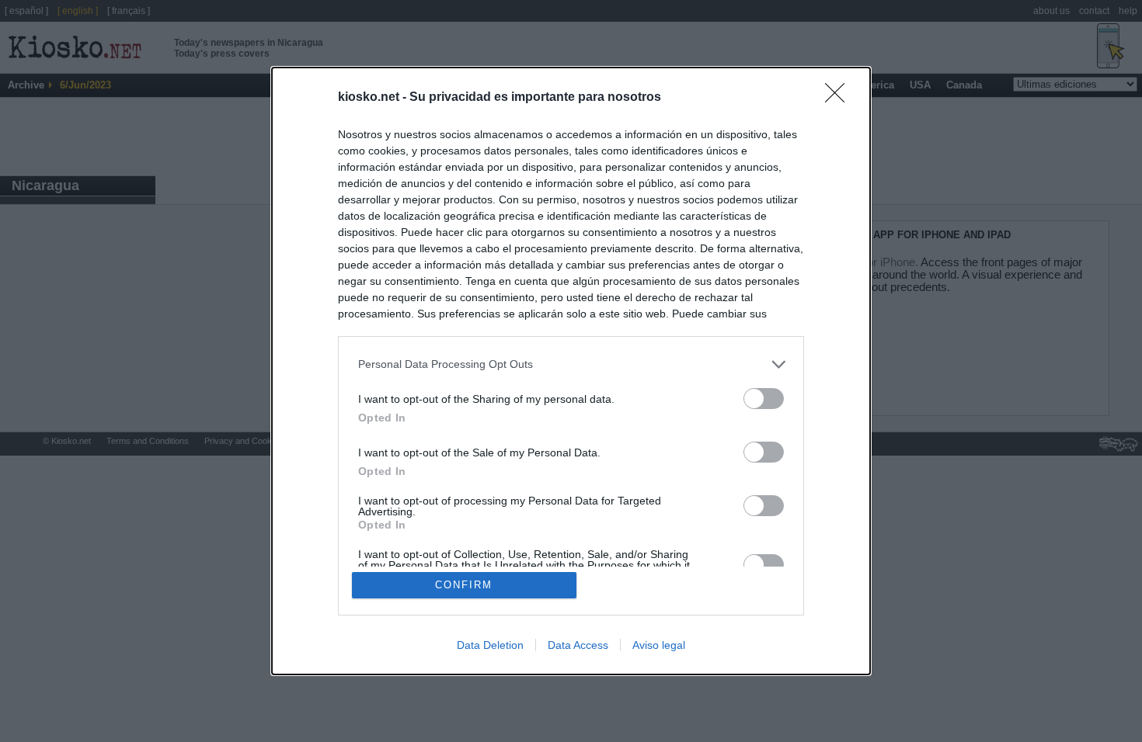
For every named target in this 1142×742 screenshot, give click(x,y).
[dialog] (571, 371)
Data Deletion (490, 645)
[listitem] (571, 364)
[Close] (840, 98)
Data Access (578, 645)
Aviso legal (658, 645)
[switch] (763, 398)
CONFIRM (464, 585)
